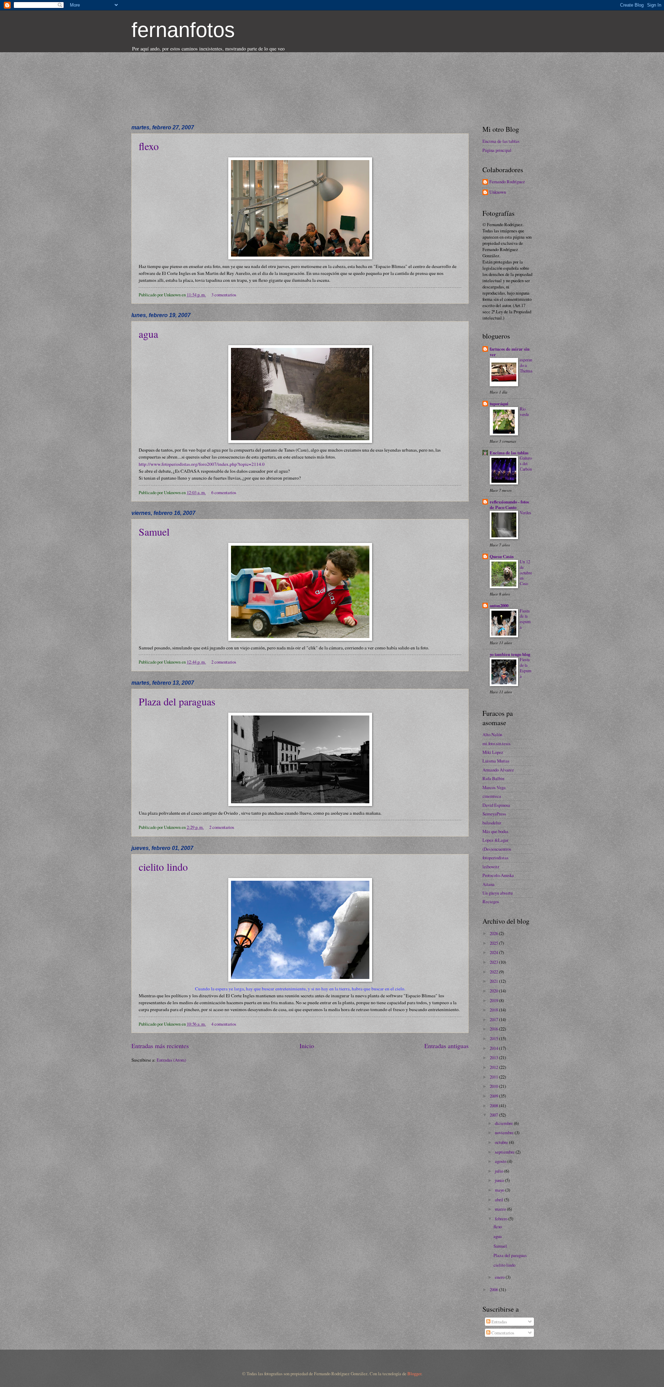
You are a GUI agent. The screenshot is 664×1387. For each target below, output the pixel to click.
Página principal (496, 150)
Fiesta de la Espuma (526, 668)
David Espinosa (496, 805)
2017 (494, 1019)
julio (499, 1171)
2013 (494, 1057)
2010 (494, 1086)
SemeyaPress (494, 814)
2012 (494, 1067)
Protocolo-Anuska (498, 875)
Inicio (306, 1046)
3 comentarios (223, 295)
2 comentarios (223, 662)
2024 (494, 952)
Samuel (154, 531)
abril (499, 1199)
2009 (494, 1096)
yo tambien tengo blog (510, 654)
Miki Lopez (492, 752)
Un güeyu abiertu (497, 893)
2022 (494, 972)
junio (500, 1180)
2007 (494, 1115)
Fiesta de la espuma (525, 619)
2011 (494, 1077)
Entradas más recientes (160, 1046)
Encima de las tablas (500, 141)
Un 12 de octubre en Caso (526, 572)
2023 (494, 962)
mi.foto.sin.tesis (496, 743)
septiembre (505, 1152)
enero (500, 1277)
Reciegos (490, 901)
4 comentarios (223, 1024)
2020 (494, 991)
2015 (494, 1038)
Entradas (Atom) (171, 1060)
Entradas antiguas (446, 1046)
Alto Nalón (492, 734)
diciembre (504, 1123)
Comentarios (502, 1333)
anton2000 (499, 605)
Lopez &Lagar (495, 840)
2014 (494, 1048)
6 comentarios (223, 492)
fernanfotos (183, 29)
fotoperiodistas (495, 857)
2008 (494, 1105)
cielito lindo (163, 866)
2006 (494, 1289)
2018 (494, 1010)
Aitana (488, 884)
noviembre (505, 1132)
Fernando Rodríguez (507, 182)
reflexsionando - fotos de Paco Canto (509, 504)
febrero (501, 1218)
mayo (500, 1190)
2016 (494, 1029)
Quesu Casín (502, 556)
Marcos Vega (494, 787)
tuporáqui (499, 403)
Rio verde (524, 411)
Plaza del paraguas (177, 701)
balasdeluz (491, 823)
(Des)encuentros (496, 849)
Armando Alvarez (498, 770)
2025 (494, 943)
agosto (501, 1161)
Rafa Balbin (493, 778)
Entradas (498, 1322)
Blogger (414, 1373)
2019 (494, 1000)
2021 (494, 981)
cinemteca (491, 796)
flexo (149, 146)
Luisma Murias (495, 761)
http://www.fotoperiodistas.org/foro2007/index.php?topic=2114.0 (202, 464)
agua (148, 334)
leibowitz (490, 866)
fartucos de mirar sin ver (509, 352)
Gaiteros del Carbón (526, 463)
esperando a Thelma (526, 365)
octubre (502, 1142)
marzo (501, 1209)
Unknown (497, 192)
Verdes (525, 512)
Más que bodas (495, 831)
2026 (494, 933)
